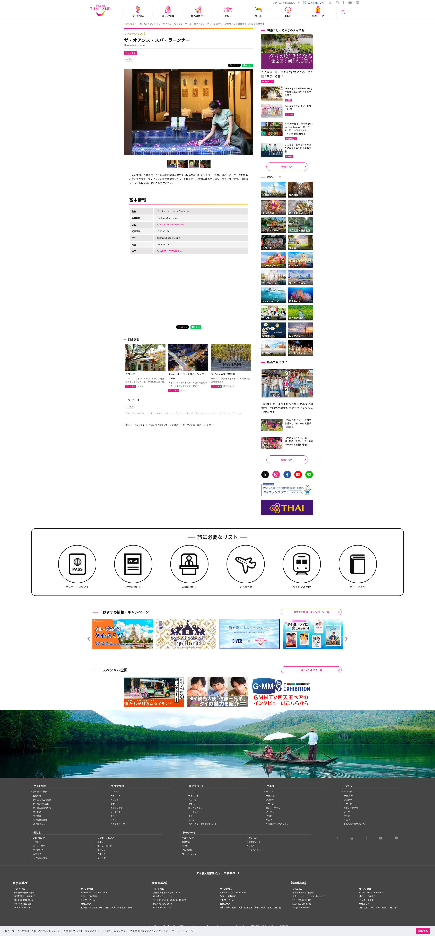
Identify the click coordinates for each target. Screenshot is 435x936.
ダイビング (38, 850)
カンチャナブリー (118, 807)
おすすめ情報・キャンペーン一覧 (311, 612)
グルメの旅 (187, 850)
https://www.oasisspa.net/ (170, 224)
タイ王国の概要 (40, 791)
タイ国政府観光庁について (287, 2)
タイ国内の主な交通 (42, 799)
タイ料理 (37, 811)
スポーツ (101, 854)
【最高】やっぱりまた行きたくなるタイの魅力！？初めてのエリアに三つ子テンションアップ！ (287, 408)
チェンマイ (130, 52)
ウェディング (188, 837)
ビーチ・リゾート (41, 845)
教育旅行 (186, 841)
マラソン (101, 850)
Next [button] (313, 23)
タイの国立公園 (40, 858)
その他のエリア (117, 824)
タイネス (37, 816)
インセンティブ (254, 841)
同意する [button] (423, 931)
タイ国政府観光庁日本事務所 (216, 873)
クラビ (113, 816)
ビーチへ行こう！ (255, 850)
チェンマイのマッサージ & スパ (163, 424)
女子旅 (130, 59)
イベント (37, 841)
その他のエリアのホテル (355, 824)
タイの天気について (42, 807)
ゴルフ (100, 841)
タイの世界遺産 (40, 820)
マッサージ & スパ (134, 33)
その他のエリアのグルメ (277, 824)
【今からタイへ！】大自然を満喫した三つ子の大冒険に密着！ (298, 423)
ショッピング (39, 837)
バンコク (114, 791)
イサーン (114, 803)
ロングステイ (253, 837)
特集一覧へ (287, 166)
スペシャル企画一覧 (311, 669)
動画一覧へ (287, 459)
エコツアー (102, 858)
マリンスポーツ (104, 845)
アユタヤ (114, 799)
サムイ (113, 820)
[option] (217, 24)
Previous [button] (121, 23)
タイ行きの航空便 (41, 803)
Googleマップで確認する (169, 251)
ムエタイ (37, 854)
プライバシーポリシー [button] (184, 931)
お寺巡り (251, 845)
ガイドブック (39, 824)
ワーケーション (189, 854)
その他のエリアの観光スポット (202, 824)
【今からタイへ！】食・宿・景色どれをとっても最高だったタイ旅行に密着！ (299, 441)
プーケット (115, 811)
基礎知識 (37, 795)
